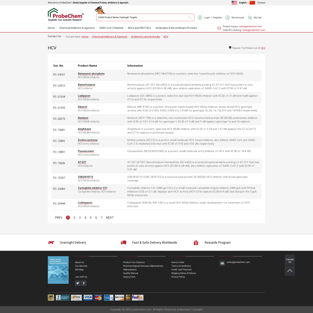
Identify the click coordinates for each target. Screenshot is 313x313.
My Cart (258, 17)
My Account (238, 17)
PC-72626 (59, 163)
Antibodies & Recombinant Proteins (176, 27)
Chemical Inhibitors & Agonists (77, 27)
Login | (208, 17)
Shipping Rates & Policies (183, 273)
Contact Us (54, 36)
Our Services (81, 266)
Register (217, 17)
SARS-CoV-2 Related (111, 27)
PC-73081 (59, 130)
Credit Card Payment (181, 269)
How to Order (177, 262)
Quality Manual (130, 273)
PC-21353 (59, 107)
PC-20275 (59, 118)
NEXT (110, 217)
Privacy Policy (178, 277)
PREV (58, 217)
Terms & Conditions (181, 266)
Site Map (79, 269)
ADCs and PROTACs (139, 27)
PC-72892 (59, 141)
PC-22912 (59, 85)
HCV (165, 36)
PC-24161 (59, 74)
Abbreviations (130, 269)
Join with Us (81, 277)
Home (51, 27)
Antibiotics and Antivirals (145, 36)
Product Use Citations (134, 262)
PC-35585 (59, 189)
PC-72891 (59, 152)
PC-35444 (59, 203)
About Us (79, 262)
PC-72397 (59, 177)
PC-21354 (59, 96)
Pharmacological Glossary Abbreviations (143, 266)
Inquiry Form (129, 277)
